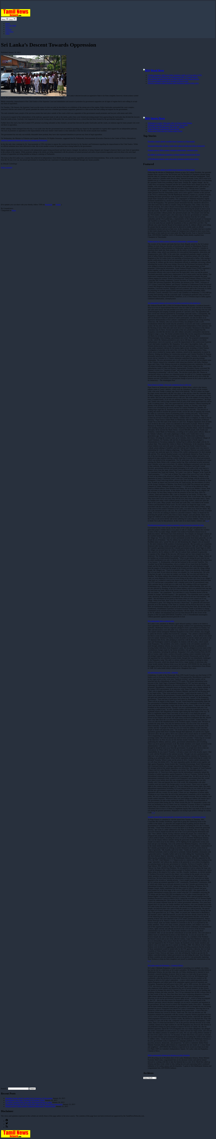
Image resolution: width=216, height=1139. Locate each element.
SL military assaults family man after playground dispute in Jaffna (28, 1102)
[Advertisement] (68, 186)
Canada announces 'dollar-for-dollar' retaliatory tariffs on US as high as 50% (175, 75)
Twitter (58, 205)
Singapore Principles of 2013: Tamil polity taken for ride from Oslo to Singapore (176, 146)
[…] (207, 521)
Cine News (9, 32)
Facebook (48, 205)
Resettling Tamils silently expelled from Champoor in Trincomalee (171, 141)
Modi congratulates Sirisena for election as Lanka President (169, 1055)
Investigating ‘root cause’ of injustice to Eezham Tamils (25, 1100)
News (7, 28)
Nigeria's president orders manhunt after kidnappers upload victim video (173, 83)
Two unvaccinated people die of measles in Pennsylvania (168, 81)
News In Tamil (10, 26)
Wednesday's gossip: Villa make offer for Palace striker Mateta (170, 123)
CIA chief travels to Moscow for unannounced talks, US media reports (173, 77)
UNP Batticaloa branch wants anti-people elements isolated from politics (173, 159)
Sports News (158, 118)
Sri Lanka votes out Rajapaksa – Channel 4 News (165, 965)
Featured (8, 30)
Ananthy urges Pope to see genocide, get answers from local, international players (177, 817)
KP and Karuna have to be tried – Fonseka (163, 672)
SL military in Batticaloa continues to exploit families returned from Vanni (174, 155)
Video (7, 34)
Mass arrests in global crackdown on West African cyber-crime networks (173, 79)
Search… (4, 1088)
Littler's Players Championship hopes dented (163, 129)
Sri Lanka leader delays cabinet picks (161, 621)
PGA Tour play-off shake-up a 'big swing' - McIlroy (166, 127)
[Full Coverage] (6, 167)
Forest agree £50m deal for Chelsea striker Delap (165, 131)
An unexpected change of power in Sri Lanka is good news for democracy (174, 303)
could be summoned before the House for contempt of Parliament (24, 140)
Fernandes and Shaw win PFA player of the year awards (168, 125)
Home (7, 23)
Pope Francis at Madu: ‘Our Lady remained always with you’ (169, 385)
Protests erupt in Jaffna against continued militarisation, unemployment (173, 150)
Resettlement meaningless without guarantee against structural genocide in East (176, 525)
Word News (157, 70)
